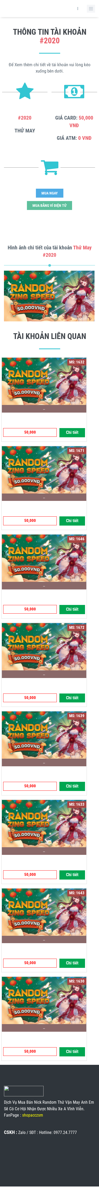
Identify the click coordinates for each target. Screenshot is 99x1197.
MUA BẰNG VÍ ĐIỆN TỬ (49, 205)
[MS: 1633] (44, 823)
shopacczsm (32, 1115)
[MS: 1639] (44, 734)
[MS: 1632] (44, 380)
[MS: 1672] (44, 646)
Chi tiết (72, 432)
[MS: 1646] (44, 558)
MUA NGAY (49, 193)
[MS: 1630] (44, 1000)
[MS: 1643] (44, 911)
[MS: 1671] (44, 469)
